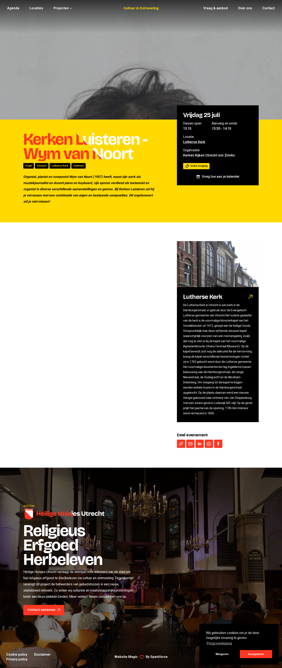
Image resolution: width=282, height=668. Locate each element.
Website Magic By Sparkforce (141, 657)
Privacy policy (16, 659)
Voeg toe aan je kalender (220, 176)
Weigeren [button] (222, 654)
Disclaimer (42, 654)
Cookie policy (16, 654)
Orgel (28, 165)
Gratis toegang (198, 165)
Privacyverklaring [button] (219, 643)
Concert (41, 165)
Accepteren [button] (256, 654)
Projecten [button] (61, 8)
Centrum (78, 165)
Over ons (245, 8)
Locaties (36, 8)
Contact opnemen (41, 610)
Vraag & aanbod (215, 8)
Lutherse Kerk (60, 165)
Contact (268, 8)
